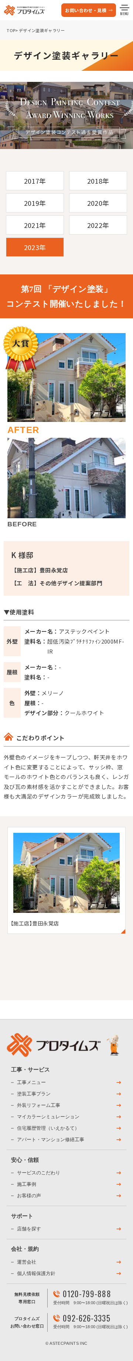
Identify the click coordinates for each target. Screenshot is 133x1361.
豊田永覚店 (54, 570)
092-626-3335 (86, 1318)
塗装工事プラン (34, 1094)
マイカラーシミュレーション (48, 1116)
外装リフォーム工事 (38, 1105)
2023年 (35, 247)
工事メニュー (31, 1082)
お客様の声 (29, 1195)
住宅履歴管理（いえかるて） (48, 1128)
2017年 (35, 181)
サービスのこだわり (38, 1172)
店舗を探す (29, 1229)
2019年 (35, 203)
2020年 (98, 203)
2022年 (98, 225)
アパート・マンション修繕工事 (50, 1139)
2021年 (35, 225)
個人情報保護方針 (36, 1273)
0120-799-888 (87, 1293)
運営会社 (26, 1262)
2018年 (98, 181)
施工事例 (26, 1184)
